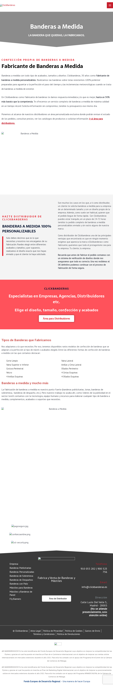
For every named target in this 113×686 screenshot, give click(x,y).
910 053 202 (88, 568)
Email (103, 582)
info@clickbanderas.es (94, 587)
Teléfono (101, 564)
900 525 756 (102, 570)
